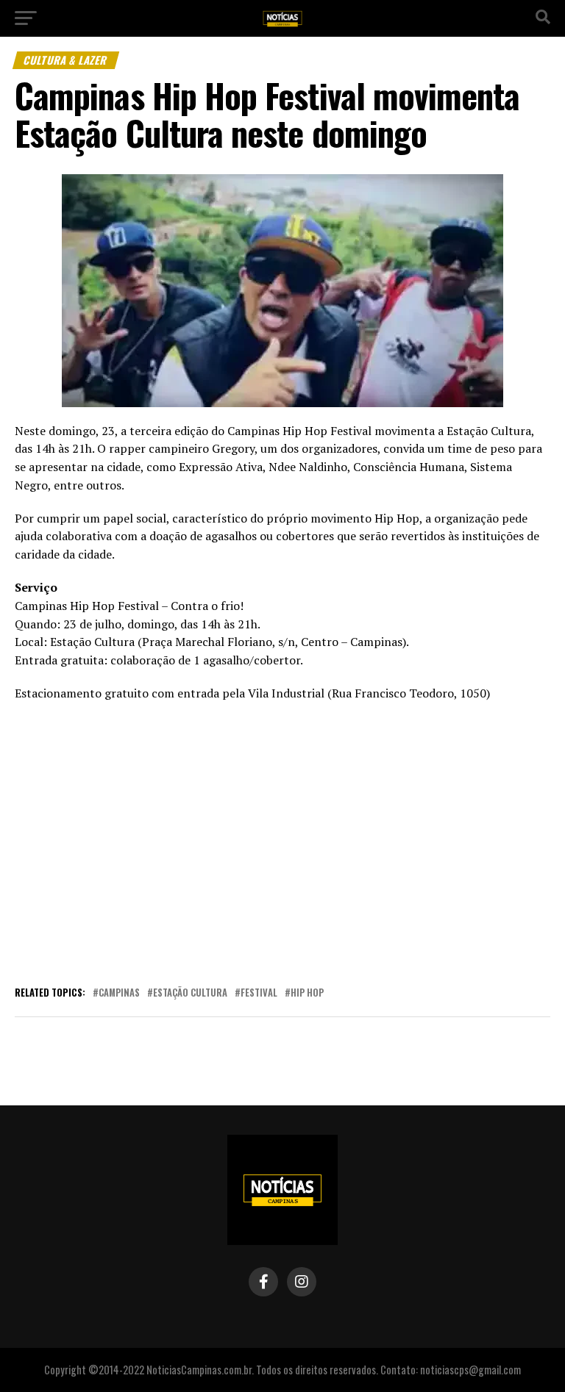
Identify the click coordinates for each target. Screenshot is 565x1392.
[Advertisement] (282, 841)
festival (259, 993)
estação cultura (190, 993)
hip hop (307, 993)
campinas (119, 993)
